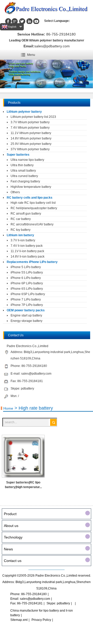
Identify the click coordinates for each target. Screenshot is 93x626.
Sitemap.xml (19, 620)
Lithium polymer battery (24, 111)
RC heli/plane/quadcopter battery (34, 208)
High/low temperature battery (31, 187)
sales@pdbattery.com (52, 46)
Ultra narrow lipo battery (27, 160)
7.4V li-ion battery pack (27, 246)
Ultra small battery (23, 170)
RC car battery (21, 219)
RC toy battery (20, 230)
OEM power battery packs (26, 310)
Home (8, 408)
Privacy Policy (41, 620)
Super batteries (18, 154)
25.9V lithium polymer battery (31, 144)
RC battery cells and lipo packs (29, 197)
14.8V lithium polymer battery (31, 138)
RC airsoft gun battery (26, 213)
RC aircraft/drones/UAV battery (32, 224)
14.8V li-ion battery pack (27, 256)
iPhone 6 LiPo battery (26, 278)
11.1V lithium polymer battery (31, 133)
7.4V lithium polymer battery (30, 127)
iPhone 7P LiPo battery (27, 305)
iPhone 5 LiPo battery (26, 267)
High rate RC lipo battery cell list (33, 203)
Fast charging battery (25, 181)
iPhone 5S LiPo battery (27, 272)
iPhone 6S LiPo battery (27, 288)
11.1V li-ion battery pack (27, 251)
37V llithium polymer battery (30, 149)
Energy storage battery (26, 321)
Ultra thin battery (22, 165)
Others (15, 192)
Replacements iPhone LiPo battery (32, 262)
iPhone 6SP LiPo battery (28, 294)
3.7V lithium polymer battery (30, 122)
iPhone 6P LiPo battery (27, 283)
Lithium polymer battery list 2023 (33, 117)
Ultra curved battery (24, 176)
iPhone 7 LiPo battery (26, 299)
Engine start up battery (26, 315)
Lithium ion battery (20, 235)
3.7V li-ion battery (23, 240)
